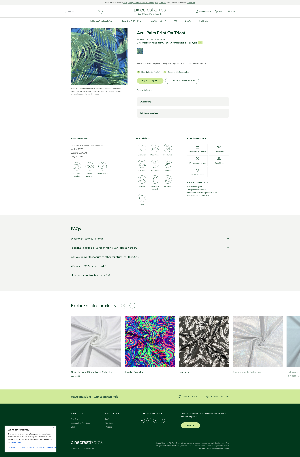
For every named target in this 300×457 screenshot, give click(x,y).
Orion (125, 3)
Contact (109, 423)
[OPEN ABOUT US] (164, 20)
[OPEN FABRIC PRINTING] (143, 20)
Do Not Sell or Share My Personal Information (30, 448)
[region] (30, 439)
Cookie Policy (16, 442)
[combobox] (80, 11)
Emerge (131, 3)
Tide (156, 3)
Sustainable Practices (80, 423)
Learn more (191, 3)
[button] (124, 305)
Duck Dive (162, 3)
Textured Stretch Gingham (144, 3)
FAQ (107, 419)
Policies (108, 427)
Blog (73, 427)
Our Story (75, 419)
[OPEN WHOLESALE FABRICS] (114, 20)
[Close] (53, 427)
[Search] (99, 11)
